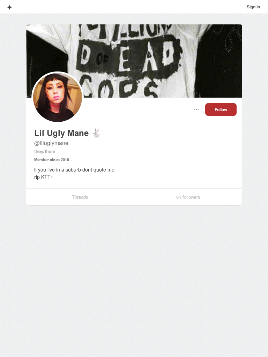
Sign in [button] (253, 6)
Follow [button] (221, 109)
